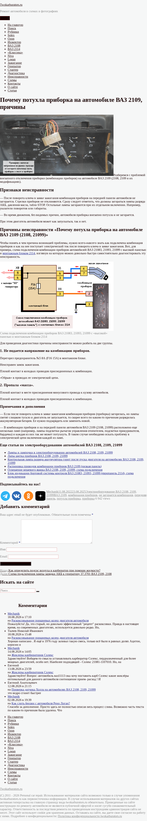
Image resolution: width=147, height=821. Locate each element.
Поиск (12, 28)
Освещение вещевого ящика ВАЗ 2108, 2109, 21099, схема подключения (55, 469)
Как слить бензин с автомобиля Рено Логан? (40, 703)
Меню (5, 18)
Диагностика (16, 73)
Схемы (12, 80)
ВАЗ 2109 (60, 495)
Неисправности (18, 76)
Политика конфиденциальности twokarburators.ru (90, 816)
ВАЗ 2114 (14, 49)
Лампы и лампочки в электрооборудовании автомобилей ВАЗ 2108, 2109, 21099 (60, 452)
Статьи (12, 90)
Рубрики (13, 31)
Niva (11, 56)
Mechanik (52, 491)
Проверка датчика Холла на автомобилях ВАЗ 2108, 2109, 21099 (53, 689)
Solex (11, 35)
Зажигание (15, 62)
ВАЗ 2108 (14, 45)
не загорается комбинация (116, 495)
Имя (3, 549)
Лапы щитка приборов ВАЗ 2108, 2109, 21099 (38, 456)
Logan (12, 59)
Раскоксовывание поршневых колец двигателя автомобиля (50, 620)
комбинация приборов (82, 495)
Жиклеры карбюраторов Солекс (32, 655)
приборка (88, 498)
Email (3, 556)
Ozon (11, 38)
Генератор (14, 66)
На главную (15, 24)
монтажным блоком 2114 (18, 253)
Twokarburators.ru (11, 4)
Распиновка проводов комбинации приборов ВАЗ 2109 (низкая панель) (54, 466)
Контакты (14, 83)
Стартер (13, 69)
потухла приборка (69, 498)
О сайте (13, 87)
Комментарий (10, 542)
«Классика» (15, 52)
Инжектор (14, 42)
